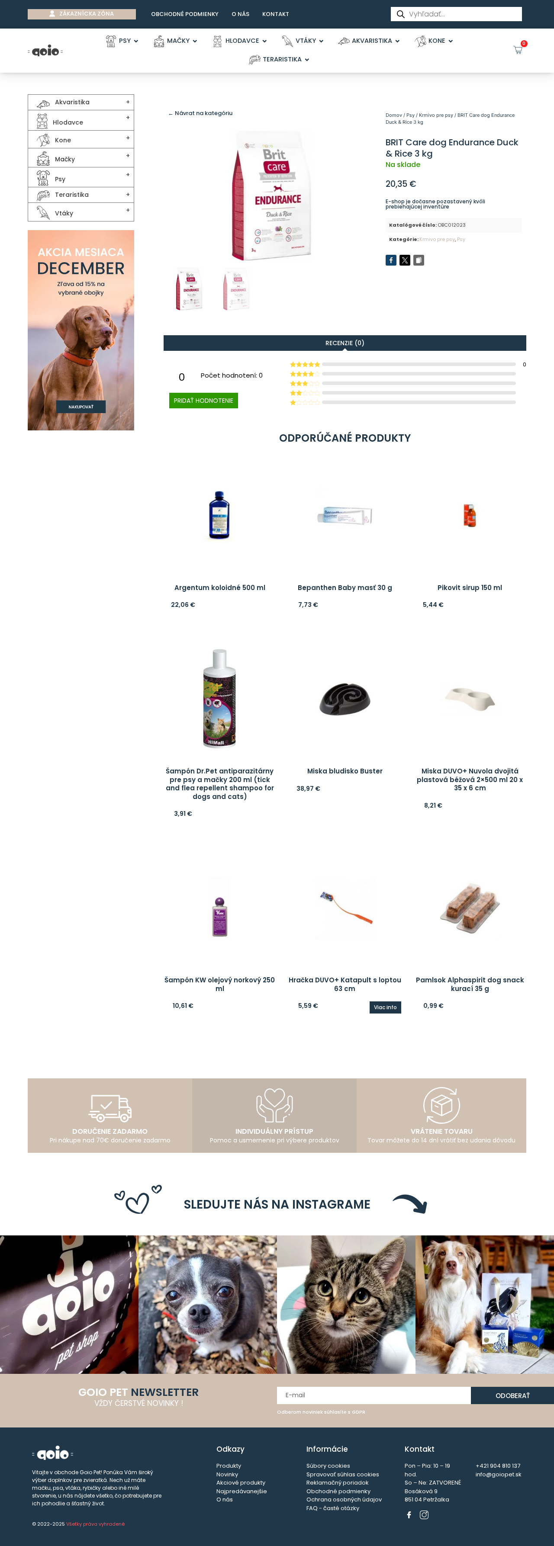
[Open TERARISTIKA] (307, 59)
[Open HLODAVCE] (264, 41)
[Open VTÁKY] (321, 41)
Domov (394, 115)
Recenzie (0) (344, 343)
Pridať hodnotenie (203, 400)
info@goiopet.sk (499, 1474)
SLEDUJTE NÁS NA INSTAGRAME (277, 1204)
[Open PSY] (136, 41)
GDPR (358, 1411)
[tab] (345, 343)
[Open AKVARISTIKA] (397, 41)
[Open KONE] (451, 41)
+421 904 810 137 (498, 1466)
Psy (410, 115)
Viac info (385, 1007)
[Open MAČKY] (195, 41)
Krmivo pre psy (436, 115)
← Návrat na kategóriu (200, 113)
